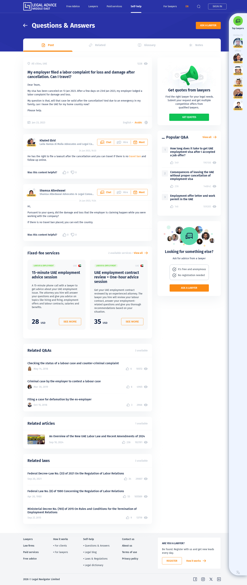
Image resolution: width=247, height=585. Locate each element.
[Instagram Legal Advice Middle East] (203, 579)
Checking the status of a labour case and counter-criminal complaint (73, 363)
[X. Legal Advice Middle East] (211, 579)
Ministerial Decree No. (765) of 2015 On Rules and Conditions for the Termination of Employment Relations (82, 510)
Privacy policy (130, 558)
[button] (187, 6)
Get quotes (189, 117)
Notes (199, 45)
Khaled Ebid (48, 140)
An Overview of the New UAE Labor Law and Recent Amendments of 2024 (97, 436)
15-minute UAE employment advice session (56, 275)
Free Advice (73, 6)
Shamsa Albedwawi (52, 190)
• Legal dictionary (93, 565)
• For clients (60, 545)
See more (70, 321)
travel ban (135, 156)
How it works (193, 561)
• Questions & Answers (96, 545)
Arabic (138, 122)
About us (127, 545)
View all (138, 253)
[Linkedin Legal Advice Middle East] (219, 579)
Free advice (30, 558)
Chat (108, 142)
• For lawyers (60, 552)
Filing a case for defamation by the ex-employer (59, 399)
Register (172, 561)
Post (51, 45)
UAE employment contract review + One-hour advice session (116, 277)
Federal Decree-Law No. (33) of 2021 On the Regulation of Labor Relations (75, 473)
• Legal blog (90, 552)
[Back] (27, 25)
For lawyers (170, 6)
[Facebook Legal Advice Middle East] (195, 579)
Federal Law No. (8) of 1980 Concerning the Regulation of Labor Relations (75, 491)
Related (100, 45)
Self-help (136, 6)
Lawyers (93, 6)
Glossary (150, 45)
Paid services (114, 6)
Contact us (128, 539)
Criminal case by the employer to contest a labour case (64, 381)
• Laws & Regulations (95, 558)
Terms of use (129, 552)
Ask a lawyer (208, 25)
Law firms (28, 545)
